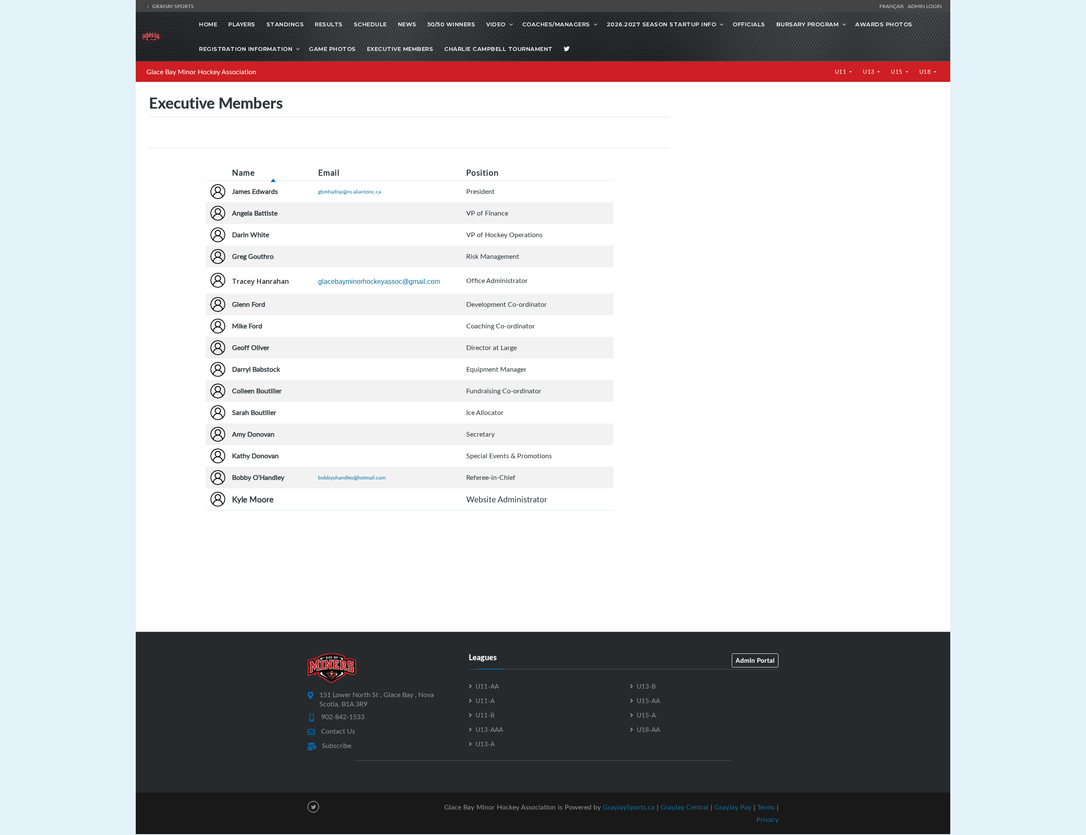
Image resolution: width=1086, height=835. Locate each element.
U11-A (485, 700)
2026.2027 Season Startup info (662, 24)
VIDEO (496, 24)
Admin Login (925, 6)
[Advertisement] (810, 165)
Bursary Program (807, 24)
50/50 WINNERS (452, 24)
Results (329, 24)
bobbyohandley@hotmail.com (352, 477)
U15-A (646, 715)
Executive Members (400, 48)
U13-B (646, 686)
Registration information (245, 48)
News (407, 24)
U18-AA (648, 729)
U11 (841, 72)
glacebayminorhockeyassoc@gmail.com (379, 281)
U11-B (485, 715)
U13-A (485, 744)
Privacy (767, 819)
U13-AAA (489, 729)
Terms (766, 807)
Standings (285, 24)
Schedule (370, 24)
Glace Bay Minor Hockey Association (201, 71)
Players (241, 24)
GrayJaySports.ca (629, 807)
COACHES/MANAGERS (556, 24)
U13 (869, 72)
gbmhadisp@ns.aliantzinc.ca (349, 191)
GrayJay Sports (172, 6)
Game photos (332, 48)
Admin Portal (755, 660)
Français (893, 6)
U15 (897, 72)
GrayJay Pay (732, 807)
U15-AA (648, 700)
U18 (925, 72)
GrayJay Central (684, 807)
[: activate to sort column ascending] (218, 173)
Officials (749, 24)
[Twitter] (566, 48)
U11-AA (487, 686)
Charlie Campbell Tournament (498, 48)
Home (208, 24)
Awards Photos (883, 24)
